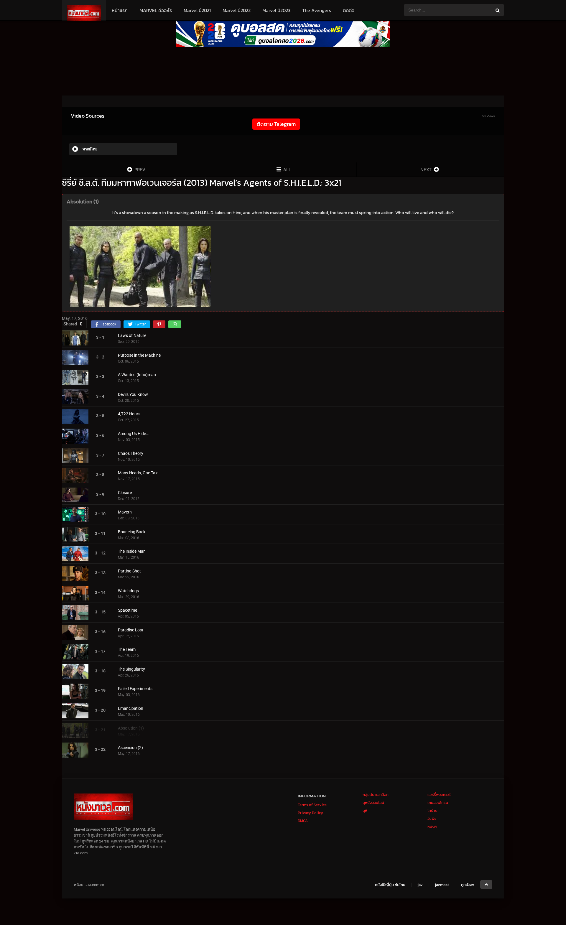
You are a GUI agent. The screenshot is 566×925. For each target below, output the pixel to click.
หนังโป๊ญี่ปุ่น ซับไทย (390, 885)
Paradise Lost (130, 630)
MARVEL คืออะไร (155, 10)
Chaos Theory (130, 453)
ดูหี (365, 810)
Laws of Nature (132, 335)
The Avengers (316, 10)
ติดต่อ (348, 10)
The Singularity (131, 669)
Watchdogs (128, 590)
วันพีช (432, 818)
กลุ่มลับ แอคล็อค (376, 794)
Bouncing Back (131, 531)
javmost (442, 885)
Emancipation (130, 708)
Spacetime (127, 610)
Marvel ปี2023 (276, 10)
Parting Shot (129, 571)
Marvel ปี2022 (237, 10)
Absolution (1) (131, 728)
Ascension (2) (130, 747)
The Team (127, 649)
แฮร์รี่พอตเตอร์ (439, 794)
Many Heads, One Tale (138, 472)
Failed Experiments (135, 688)
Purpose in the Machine (139, 355)
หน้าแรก (120, 10)
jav (420, 885)
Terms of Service (312, 805)
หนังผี (432, 826)
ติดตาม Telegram (276, 124)
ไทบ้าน (432, 810)
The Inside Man (132, 551)
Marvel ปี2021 (197, 10)
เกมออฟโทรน (437, 802)
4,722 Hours (129, 414)
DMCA (303, 821)
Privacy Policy (310, 813)
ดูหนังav (467, 885)
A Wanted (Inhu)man (137, 374)
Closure (125, 492)
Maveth (125, 512)
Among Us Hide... (133, 433)
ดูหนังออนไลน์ (373, 802)
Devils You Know (133, 394)
